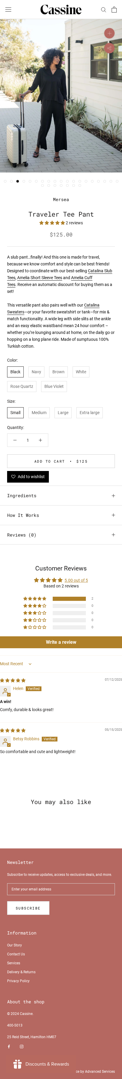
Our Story (14, 945)
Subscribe (28, 908)
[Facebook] (9, 1047)
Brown (58, 371)
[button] (52, 222)
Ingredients (21, 495)
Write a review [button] (61, 642)
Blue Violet (54, 386)
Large (63, 412)
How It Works (23, 515)
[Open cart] (114, 10)
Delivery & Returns (21, 972)
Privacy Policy (18, 981)
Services (13, 963)
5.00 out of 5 (76, 580)
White (81, 371)
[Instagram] (21, 1047)
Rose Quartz (21, 386)
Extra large (89, 412)
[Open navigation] (8, 9)
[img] (12, 680)
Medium (39, 412)
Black (15, 371)
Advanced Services (100, 1071)
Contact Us (16, 954)
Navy (36, 371)
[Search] (103, 9)
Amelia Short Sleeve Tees (39, 277)
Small (15, 412)
